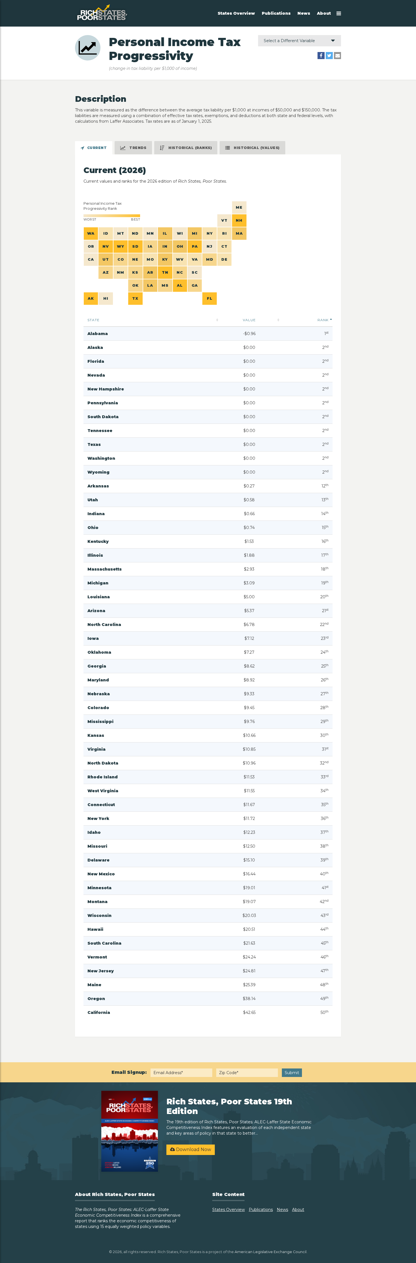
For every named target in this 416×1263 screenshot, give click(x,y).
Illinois (95, 555)
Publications (276, 13)
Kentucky (98, 541)
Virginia (96, 749)
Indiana (96, 513)
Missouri (97, 846)
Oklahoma (99, 652)
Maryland (98, 680)
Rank (323, 320)
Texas (94, 444)
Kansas (95, 735)
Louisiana (98, 596)
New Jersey (100, 970)
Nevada (96, 375)
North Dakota (102, 763)
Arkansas (98, 486)
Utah (92, 499)
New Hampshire (105, 389)
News (303, 13)
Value (249, 320)
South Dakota (103, 416)
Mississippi (100, 721)
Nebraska (98, 693)
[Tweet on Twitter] (329, 55)
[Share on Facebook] (321, 55)
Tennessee (99, 430)
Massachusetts (104, 569)
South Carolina (104, 943)
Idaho (94, 832)
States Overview (236, 13)
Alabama (97, 333)
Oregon (96, 998)
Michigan (97, 583)
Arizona (96, 610)
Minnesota (99, 887)
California (98, 1012)
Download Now (193, 1149)
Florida (95, 361)
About (324, 13)
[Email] (337, 55)
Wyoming (98, 472)
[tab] (93, 147)
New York (98, 818)
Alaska (95, 347)
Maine (94, 984)
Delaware (98, 860)
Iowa (93, 638)
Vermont (97, 957)
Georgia (96, 666)
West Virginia (102, 790)
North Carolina (104, 624)
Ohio (92, 527)
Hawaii (95, 929)
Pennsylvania (102, 402)
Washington (101, 458)
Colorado (98, 707)
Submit (292, 1072)
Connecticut (101, 804)
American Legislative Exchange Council (270, 1252)
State (93, 320)
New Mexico (101, 873)
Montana (97, 901)
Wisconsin (99, 915)
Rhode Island (102, 777)
